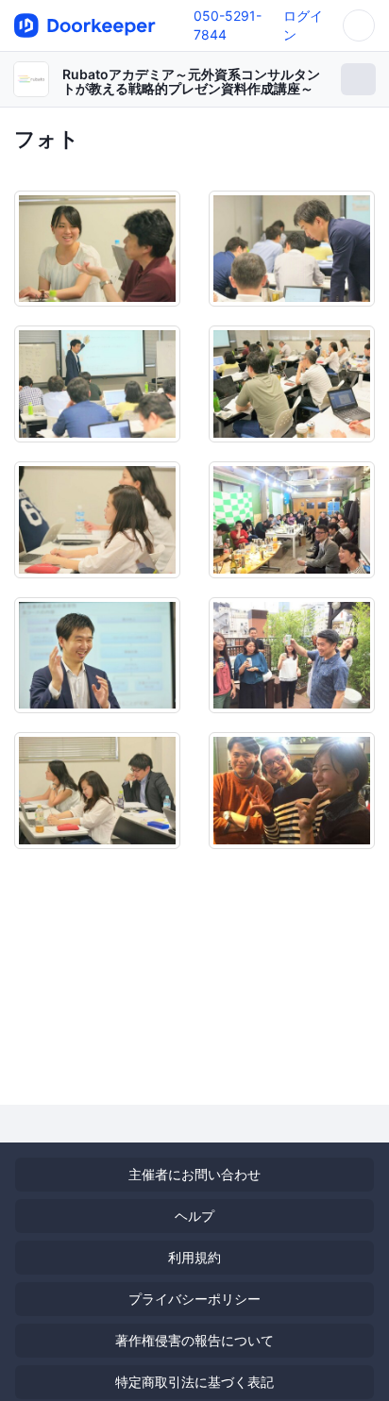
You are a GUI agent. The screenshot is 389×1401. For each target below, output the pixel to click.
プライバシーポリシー (194, 1299)
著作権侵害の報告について (194, 1340)
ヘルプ (194, 1216)
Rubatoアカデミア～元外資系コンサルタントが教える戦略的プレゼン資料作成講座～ (191, 81)
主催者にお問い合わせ (194, 1174)
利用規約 (194, 1257)
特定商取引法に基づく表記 (194, 1382)
